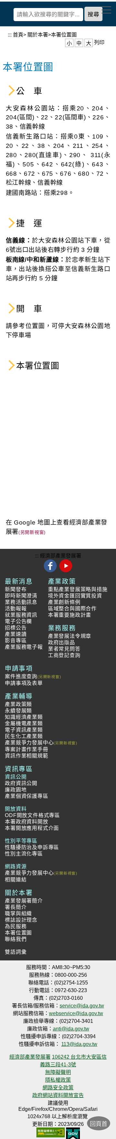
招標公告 (15, 627)
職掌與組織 (18, 913)
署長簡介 (15, 907)
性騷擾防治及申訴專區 (32, 847)
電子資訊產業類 (24, 730)
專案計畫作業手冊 (26, 749)
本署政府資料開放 (26, 821)
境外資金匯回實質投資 (75, 595)
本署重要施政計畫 (69, 615)
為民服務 (15, 926)
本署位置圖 (18, 932)
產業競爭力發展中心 (29, 742)
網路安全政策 (58, 1087)
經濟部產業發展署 (60, 555)
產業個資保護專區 (26, 796)
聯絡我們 (15, 939)
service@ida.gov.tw (82, 1005)
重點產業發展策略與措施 (78, 589)
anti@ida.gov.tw (71, 1028)
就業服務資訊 (21, 615)
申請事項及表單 (24, 683)
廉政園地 (15, 789)
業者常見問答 (64, 649)
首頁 (18, 34)
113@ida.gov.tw (79, 1044)
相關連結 (15, 879)
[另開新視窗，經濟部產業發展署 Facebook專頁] (51, 571)
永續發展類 (18, 710)
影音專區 (15, 640)
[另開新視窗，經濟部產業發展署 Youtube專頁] (65, 571)
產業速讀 (15, 634)
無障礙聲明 (58, 1072)
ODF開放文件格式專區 (32, 815)
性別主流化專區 (24, 853)
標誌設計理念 (21, 920)
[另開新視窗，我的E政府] (73, 1130)
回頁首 (98, 1124)
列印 (99, 42)
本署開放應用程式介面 (32, 828)
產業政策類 (18, 704)
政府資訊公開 (21, 783)
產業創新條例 (64, 602)
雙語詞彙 (15, 952)
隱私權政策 (58, 1080)
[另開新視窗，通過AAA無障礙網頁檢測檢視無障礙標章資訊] (50, 1130)
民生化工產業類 (24, 736)
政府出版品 (61, 642)
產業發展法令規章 (69, 636)
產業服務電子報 (24, 647)
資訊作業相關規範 (26, 755)
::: (10, 34)
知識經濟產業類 (24, 717)
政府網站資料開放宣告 (58, 1095)
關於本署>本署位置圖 (52, 34)
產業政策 (62, 581)
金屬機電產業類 (24, 723)
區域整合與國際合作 (72, 608)
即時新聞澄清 (21, 595)
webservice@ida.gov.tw (76, 1013)
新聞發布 (15, 589)
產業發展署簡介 (24, 900)
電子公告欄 (18, 621)
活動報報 (15, 608)
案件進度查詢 (21, 676)
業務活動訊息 (21, 602)
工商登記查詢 (64, 655)
